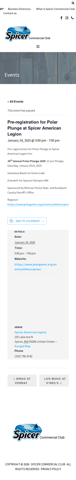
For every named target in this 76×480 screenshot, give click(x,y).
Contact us (9, 13)
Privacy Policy (51, 469)
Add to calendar (28, 221)
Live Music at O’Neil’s (55, 381)
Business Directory (19, 9)
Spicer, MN (38, 33)
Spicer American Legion (30, 332)
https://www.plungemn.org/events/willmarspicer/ (39, 204)
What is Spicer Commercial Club (55, 9)
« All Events (15, 101)
